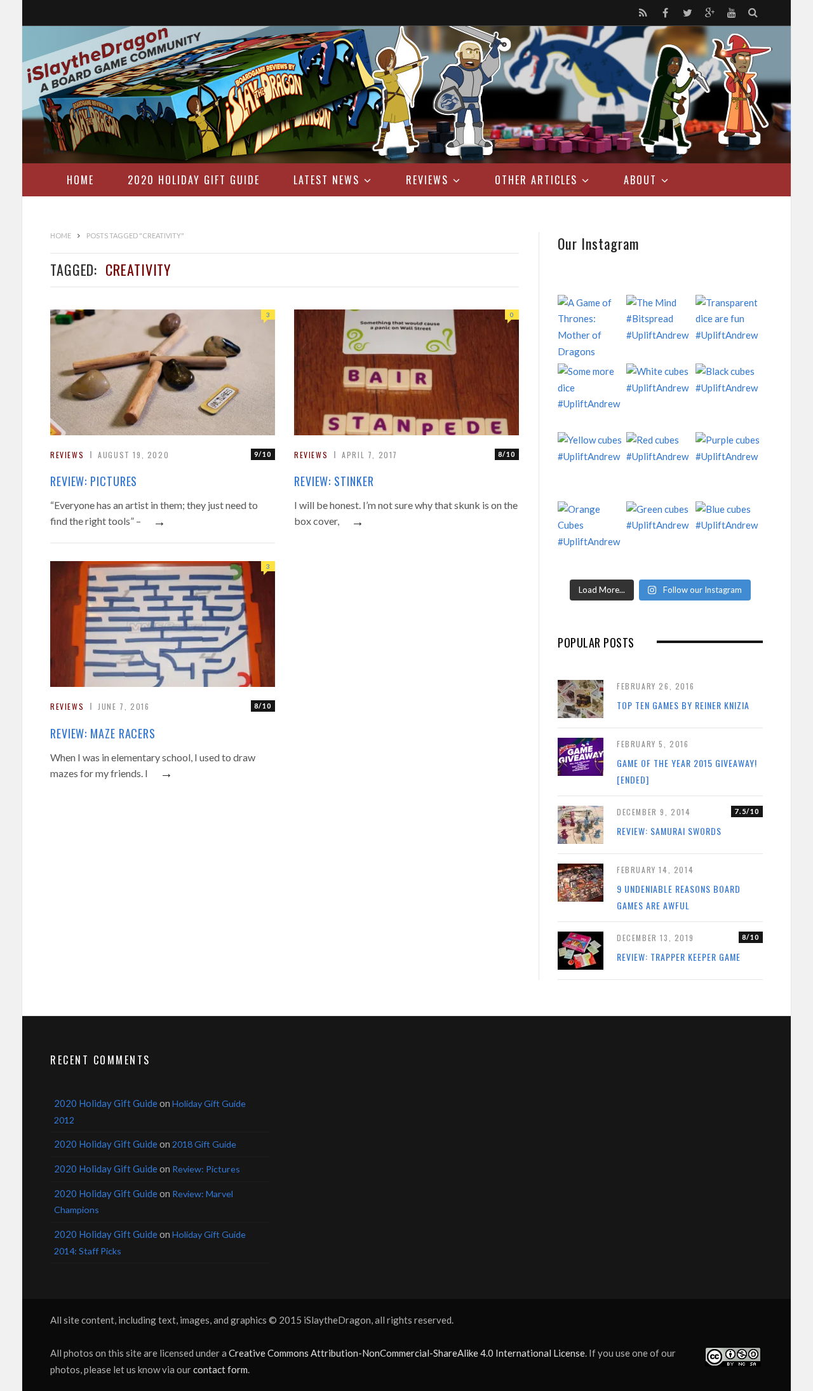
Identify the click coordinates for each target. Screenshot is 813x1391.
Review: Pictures (93, 481)
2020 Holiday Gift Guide (194, 179)
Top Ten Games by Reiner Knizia (683, 705)
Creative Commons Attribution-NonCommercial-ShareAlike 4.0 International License (407, 1353)
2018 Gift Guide (204, 1144)
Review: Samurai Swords (669, 831)
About (640, 179)
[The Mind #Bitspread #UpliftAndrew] (660, 328)
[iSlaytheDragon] (406, 94)
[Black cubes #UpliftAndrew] (729, 397)
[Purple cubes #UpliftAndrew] (729, 465)
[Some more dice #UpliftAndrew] (591, 397)
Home (80, 179)
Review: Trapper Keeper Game (679, 956)
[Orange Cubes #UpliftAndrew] (591, 535)
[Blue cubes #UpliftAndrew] (729, 535)
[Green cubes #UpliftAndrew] (660, 535)
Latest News (326, 179)
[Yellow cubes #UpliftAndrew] (591, 465)
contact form (220, 1369)
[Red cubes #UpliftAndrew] (660, 465)
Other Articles (536, 179)
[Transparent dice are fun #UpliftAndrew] (729, 328)
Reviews (427, 179)
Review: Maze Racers (103, 733)
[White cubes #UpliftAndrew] (660, 397)
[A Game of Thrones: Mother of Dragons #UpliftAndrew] (591, 328)
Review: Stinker (334, 481)
